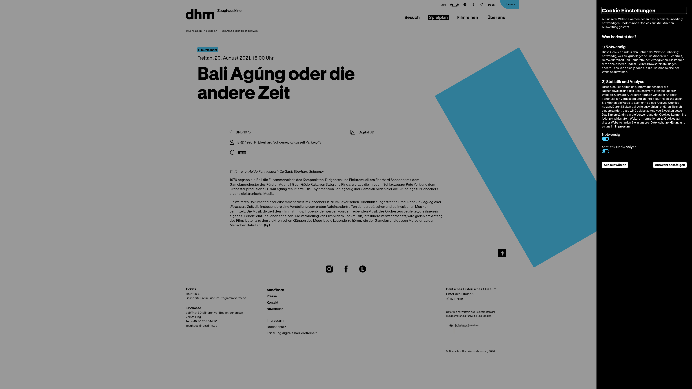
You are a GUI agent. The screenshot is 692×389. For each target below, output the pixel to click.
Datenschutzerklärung (665, 122)
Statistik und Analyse (619, 147)
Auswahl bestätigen (670, 165)
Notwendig (611, 134)
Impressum (622, 126)
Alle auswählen (615, 165)
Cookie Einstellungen (628, 10)
